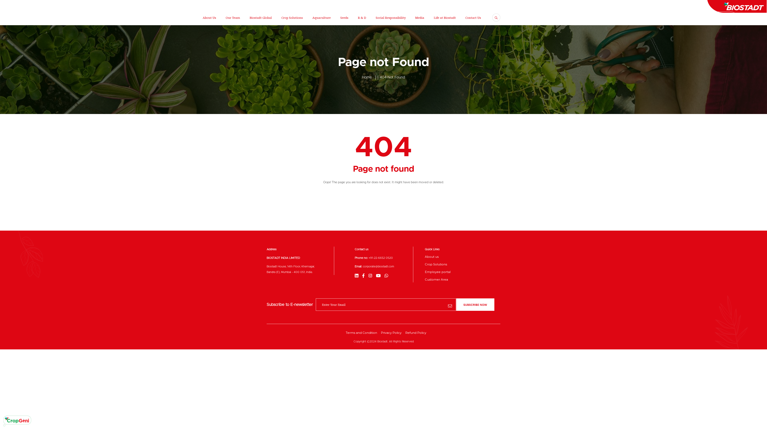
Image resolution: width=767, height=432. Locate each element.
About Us (209, 18)
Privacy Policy (391, 333)
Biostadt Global (261, 18)
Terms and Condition (361, 333)
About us (432, 257)
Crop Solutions (292, 18)
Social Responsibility (391, 18)
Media (419, 18)
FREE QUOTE (722, 17)
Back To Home (384, 199)
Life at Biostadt (445, 18)
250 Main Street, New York (54, 5)
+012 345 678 (137, 5)
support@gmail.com (100, 5)
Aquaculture (321, 18)
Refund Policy (415, 333)
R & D (362, 18)
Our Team (233, 18)
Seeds (344, 18)
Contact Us (473, 18)
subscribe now (475, 305)
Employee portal (438, 272)
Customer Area (436, 279)
